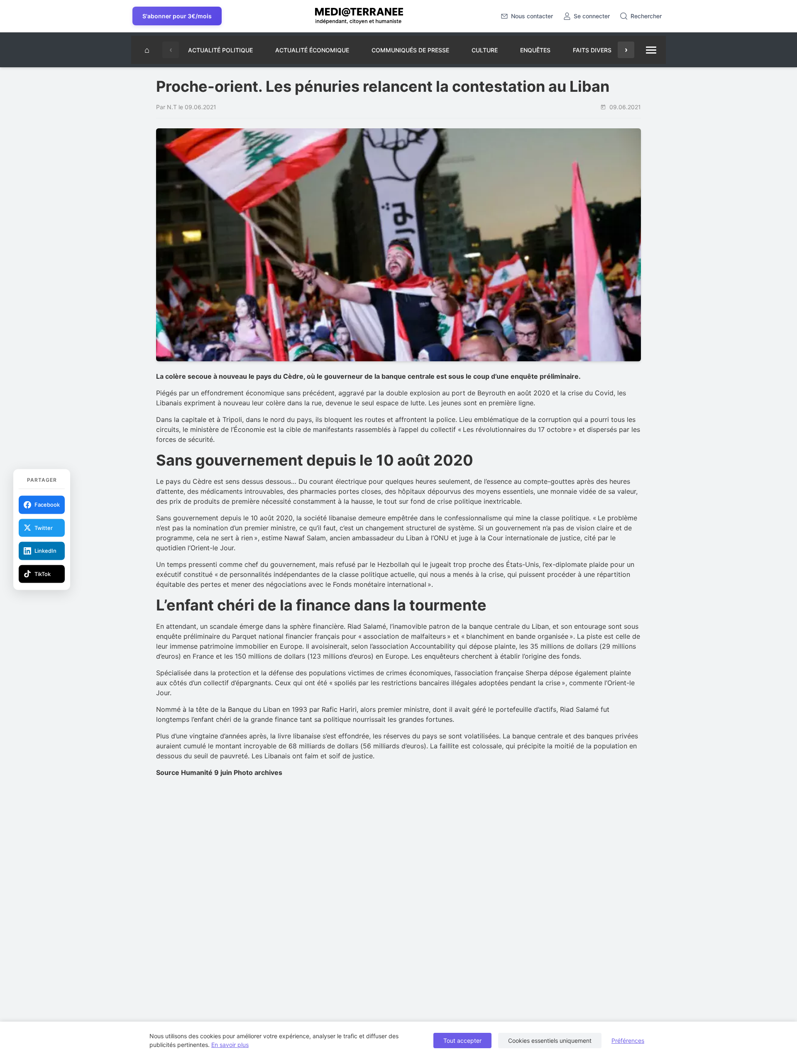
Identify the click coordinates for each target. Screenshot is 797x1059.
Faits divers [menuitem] (592, 50)
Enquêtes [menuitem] (535, 50)
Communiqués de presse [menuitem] (410, 50)
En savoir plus (230, 1044)
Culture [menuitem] (485, 50)
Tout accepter (462, 1040)
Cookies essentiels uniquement (550, 1040)
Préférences (627, 1040)
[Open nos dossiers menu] (651, 50)
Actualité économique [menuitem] (312, 50)
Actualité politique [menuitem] (220, 50)
